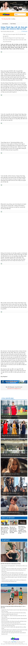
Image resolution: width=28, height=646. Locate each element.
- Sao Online (14, 641)
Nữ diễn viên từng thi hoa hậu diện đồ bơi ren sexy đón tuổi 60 (14, 575)
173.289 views (24, 31)
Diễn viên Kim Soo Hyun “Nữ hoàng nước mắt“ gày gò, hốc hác (14, 574)
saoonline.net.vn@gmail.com (14, 388)
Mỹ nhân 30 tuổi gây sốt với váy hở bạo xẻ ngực (13, 38)
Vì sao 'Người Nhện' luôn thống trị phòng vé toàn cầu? (12, 572)
